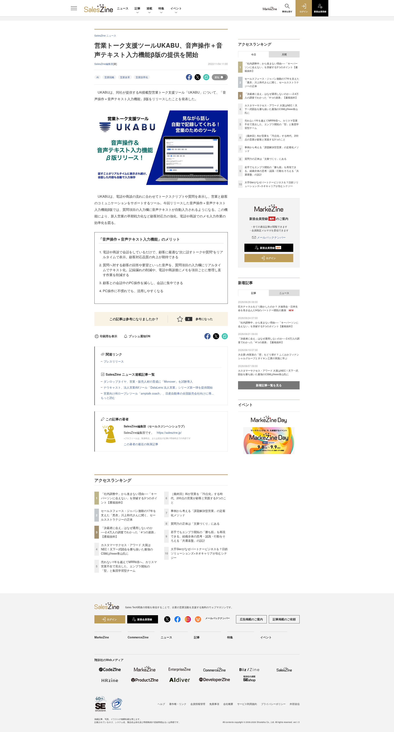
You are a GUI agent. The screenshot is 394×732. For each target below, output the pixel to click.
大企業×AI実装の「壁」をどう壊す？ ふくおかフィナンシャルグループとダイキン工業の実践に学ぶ (268, 356)
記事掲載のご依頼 (284, 619)
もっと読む (108, 398)
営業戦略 (109, 77)
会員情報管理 (197, 704)
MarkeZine (101, 637)
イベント (176, 8)
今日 (253, 54)
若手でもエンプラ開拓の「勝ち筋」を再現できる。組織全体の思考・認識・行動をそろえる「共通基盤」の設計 (198, 536)
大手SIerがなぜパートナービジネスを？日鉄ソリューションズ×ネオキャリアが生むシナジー (199, 553)
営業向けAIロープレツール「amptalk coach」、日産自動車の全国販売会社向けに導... (159, 393)
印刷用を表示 (108, 336)
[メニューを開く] (74, 8)
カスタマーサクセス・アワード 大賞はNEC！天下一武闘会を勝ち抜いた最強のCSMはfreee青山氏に (127, 549)
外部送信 (295, 704)
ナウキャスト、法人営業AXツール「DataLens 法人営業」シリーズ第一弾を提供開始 (158, 387)
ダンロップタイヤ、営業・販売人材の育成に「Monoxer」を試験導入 (148, 381)
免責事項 (214, 704)
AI (97, 77)
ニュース (122, 8)
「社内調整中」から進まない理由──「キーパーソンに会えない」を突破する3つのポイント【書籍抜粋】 (129, 498)
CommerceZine (138, 637)
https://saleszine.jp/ (169, 432)
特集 (161, 8)
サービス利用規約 (247, 704)
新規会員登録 (270, 248)
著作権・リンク (177, 704)
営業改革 (125, 77)
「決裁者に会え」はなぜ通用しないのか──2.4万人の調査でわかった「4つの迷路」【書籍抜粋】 (129, 532)
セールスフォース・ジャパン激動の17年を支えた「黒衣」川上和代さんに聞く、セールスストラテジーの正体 (128, 515)
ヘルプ (161, 704)
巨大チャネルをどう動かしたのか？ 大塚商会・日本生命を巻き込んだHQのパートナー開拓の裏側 (268, 308)
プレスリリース (114, 361)
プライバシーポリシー (273, 704)
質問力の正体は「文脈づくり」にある (195, 523)
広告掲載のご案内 (251, 619)
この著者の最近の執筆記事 (141, 444)
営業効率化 (142, 77)
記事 (137, 8)
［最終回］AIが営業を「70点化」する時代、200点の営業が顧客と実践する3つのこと (198, 498)
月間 (284, 54)
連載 (149, 8)
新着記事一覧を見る (269, 385)
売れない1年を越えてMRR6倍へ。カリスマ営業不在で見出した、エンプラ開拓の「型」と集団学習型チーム (129, 566)
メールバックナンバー (271, 237)
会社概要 (228, 704)
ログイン (271, 258)
